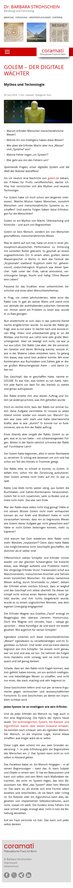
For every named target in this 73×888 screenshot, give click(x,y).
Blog (10, 88)
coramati (53, 51)
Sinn (49, 95)
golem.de (53, 178)
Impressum (10, 862)
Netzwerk (14, 72)
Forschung (15, 66)
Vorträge (13, 83)
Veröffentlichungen (21, 77)
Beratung (13, 61)
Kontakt (13, 99)
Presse (11, 93)
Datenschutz (11, 866)
